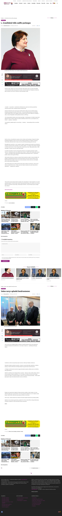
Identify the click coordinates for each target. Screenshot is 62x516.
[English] (53, 3)
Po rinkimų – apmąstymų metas (36, 278)
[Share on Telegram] (39, 26)
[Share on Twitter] (38, 26)
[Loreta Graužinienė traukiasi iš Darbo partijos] (54, 272)
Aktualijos (3, 288)
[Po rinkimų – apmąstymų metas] (38, 272)
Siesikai (22, 431)
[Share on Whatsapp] (2, 82)
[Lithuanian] (54, 3)
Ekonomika (3, 20)
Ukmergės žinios (6, 481)
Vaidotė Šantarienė (7, 25)
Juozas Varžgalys (14, 431)
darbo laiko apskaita (8, 189)
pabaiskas (18, 431)
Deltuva (10, 431)
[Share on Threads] (39, 207)
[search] (57, 3)
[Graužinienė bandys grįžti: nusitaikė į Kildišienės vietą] (23, 272)
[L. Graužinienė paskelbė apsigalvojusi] (8, 272)
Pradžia (2, 18)
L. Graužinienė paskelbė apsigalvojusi (7, 278)
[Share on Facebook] (36, 26)
